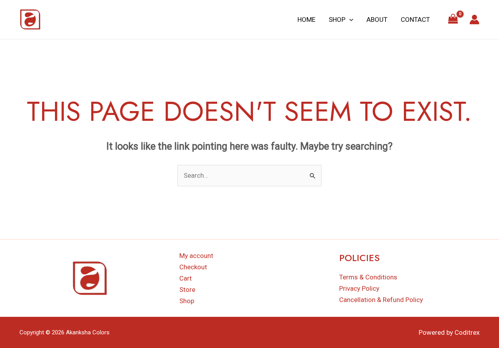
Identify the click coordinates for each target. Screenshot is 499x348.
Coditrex (467, 332)
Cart (185, 278)
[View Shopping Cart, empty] (453, 19)
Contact (415, 19)
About (377, 19)
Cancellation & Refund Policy (381, 300)
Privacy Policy (359, 288)
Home (306, 19)
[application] (349, 19)
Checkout (193, 267)
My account (196, 256)
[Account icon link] (474, 19)
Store (187, 289)
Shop (337, 19)
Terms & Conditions (368, 277)
